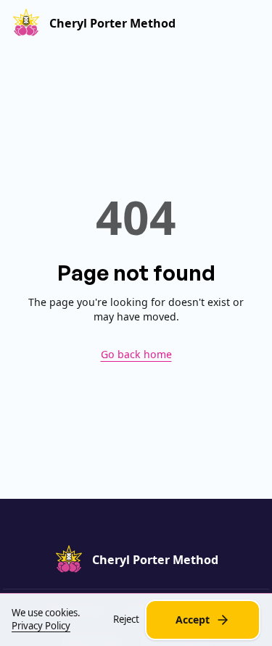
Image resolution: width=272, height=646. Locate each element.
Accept (193, 619)
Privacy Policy (41, 625)
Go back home (136, 354)
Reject (126, 619)
